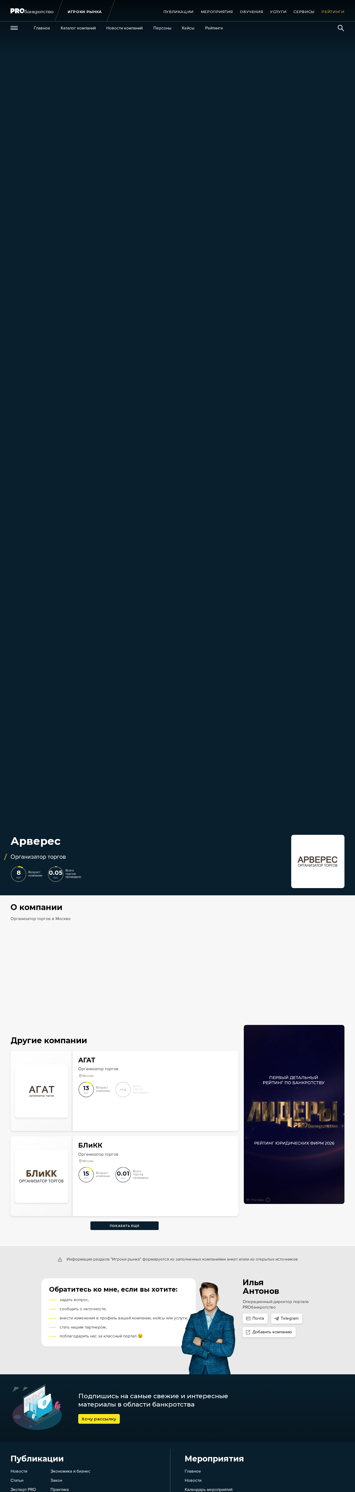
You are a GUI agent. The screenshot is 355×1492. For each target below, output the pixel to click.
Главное (193, 1471)
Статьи (17, 1480)
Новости (19, 1471)
